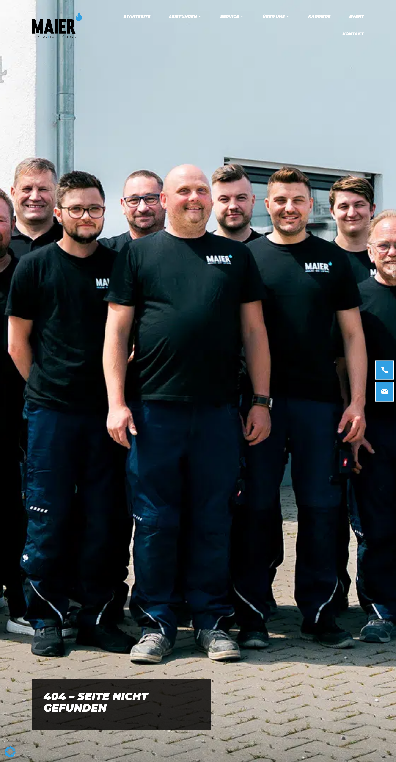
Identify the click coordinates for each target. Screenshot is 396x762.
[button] (10, 752)
